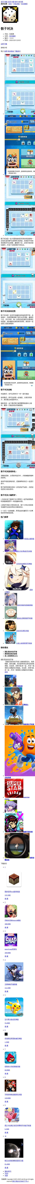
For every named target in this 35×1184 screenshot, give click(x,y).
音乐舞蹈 (24, 4)
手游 (6, 1173)
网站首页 (8, 1171)
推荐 (5, 51)
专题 (12, 2)
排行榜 (20, 2)
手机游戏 (16, 4)
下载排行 (17, 51)
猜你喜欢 (11, 51)
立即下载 (4, 44)
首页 (2, 2)
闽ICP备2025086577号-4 (20, 1181)
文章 (9, 2)
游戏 (5, 2)
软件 (16, 2)
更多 (6, 672)
